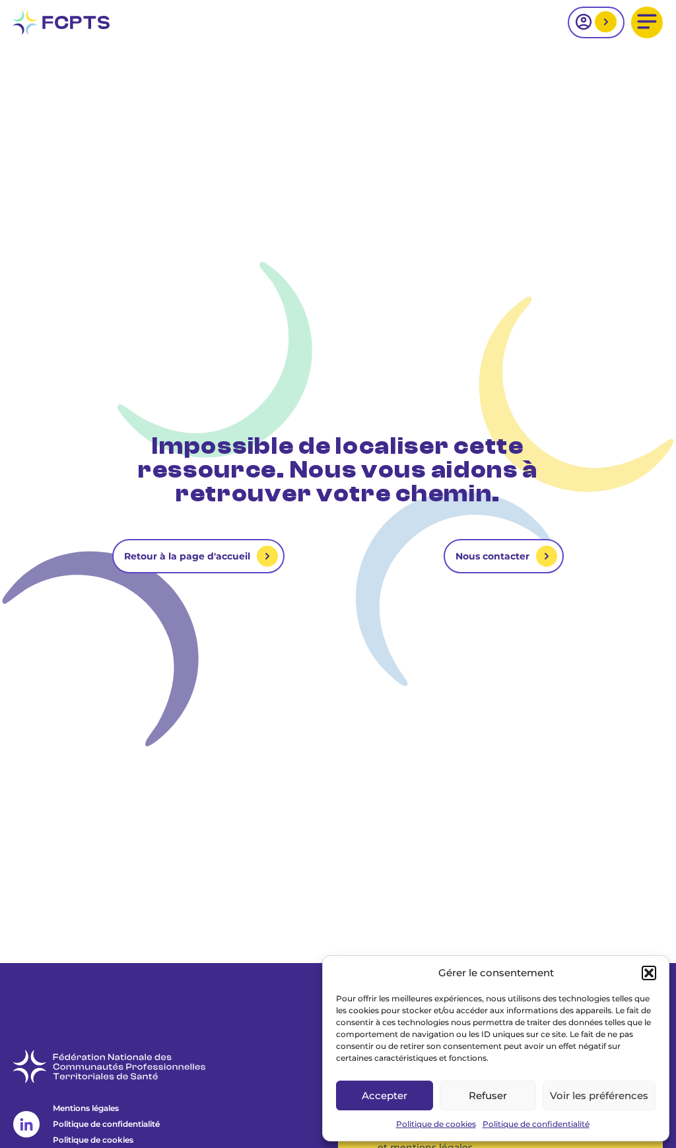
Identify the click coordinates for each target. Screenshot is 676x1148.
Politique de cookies (436, 1124)
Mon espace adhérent (604, 22)
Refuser (488, 1095)
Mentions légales (86, 1108)
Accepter (384, 1095)
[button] (649, 973)
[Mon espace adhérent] (596, 22)
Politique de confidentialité (536, 1124)
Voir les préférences (599, 1095)
